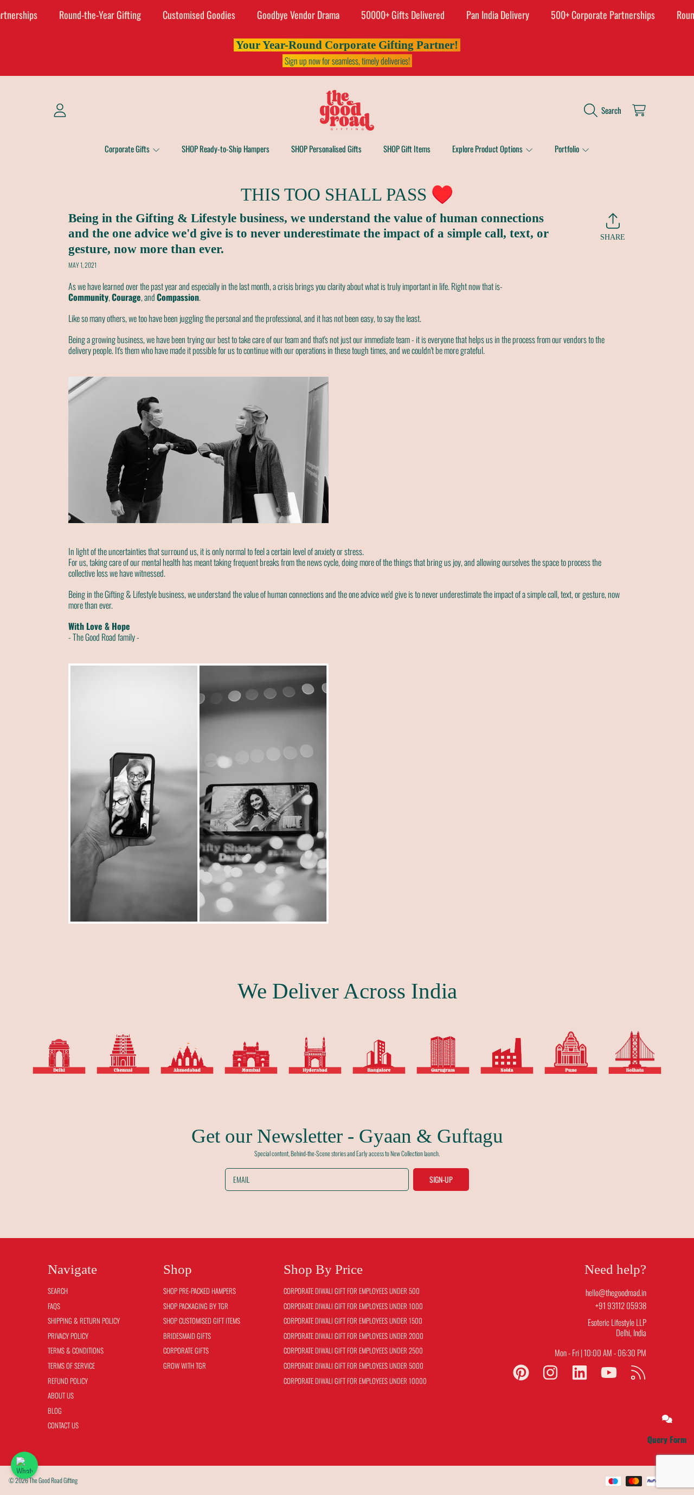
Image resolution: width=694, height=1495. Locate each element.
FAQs (54, 1305)
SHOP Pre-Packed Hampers (199, 1290)
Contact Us (63, 1425)
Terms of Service (71, 1365)
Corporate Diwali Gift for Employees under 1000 (353, 1305)
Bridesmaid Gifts (187, 1335)
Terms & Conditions (76, 1350)
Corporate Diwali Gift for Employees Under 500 (352, 1290)
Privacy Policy (68, 1335)
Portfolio (568, 148)
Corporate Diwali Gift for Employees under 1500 (353, 1320)
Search (58, 1290)
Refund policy (68, 1380)
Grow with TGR (184, 1365)
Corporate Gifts (128, 148)
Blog (55, 1410)
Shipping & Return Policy (84, 1320)
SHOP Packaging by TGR (195, 1305)
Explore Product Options (488, 148)
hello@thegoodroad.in (616, 1292)
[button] (605, 110)
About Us (61, 1395)
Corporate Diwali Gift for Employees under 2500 (353, 1350)
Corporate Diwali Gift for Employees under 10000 (355, 1380)
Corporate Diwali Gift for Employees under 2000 (353, 1335)
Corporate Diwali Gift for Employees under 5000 (353, 1365)
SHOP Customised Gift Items (201, 1320)
